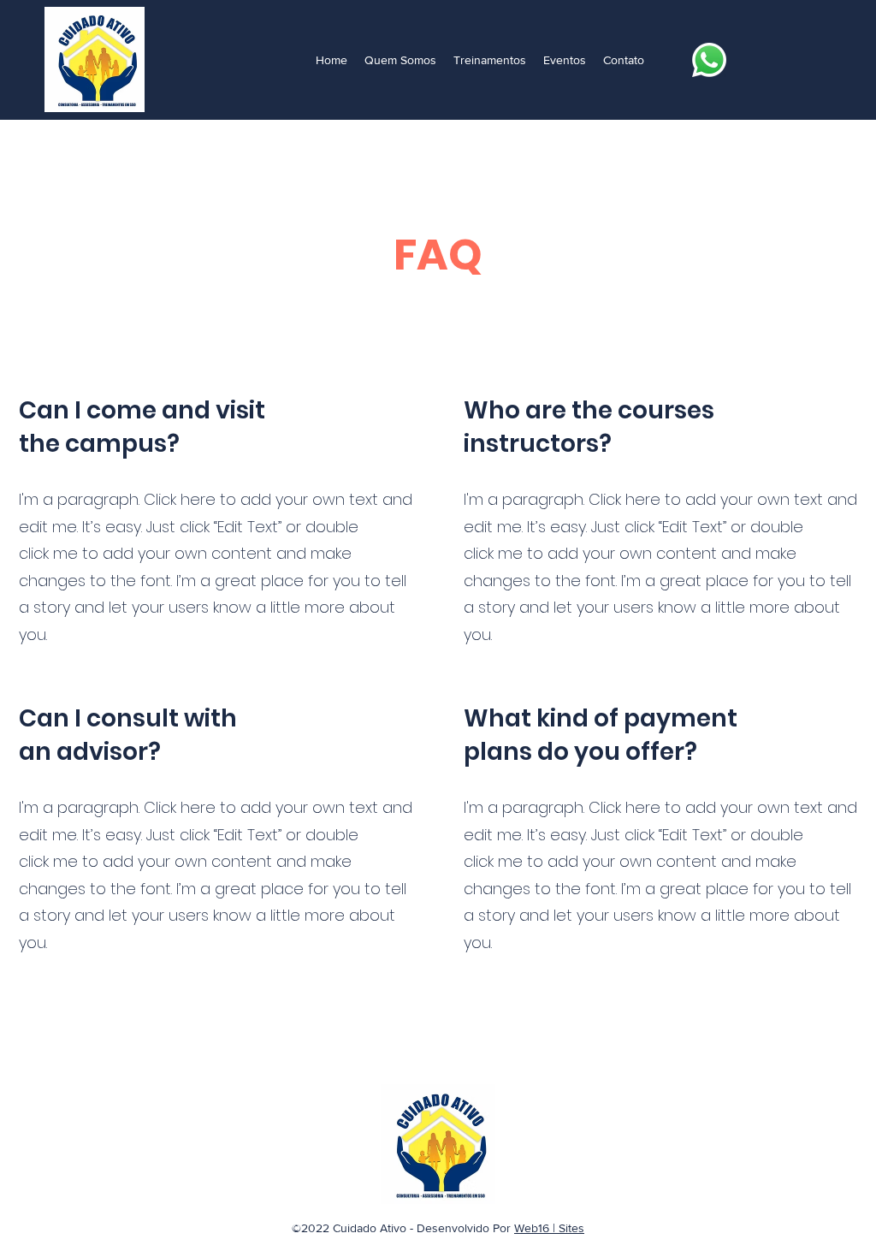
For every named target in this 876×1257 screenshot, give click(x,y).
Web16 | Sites (549, 1228)
